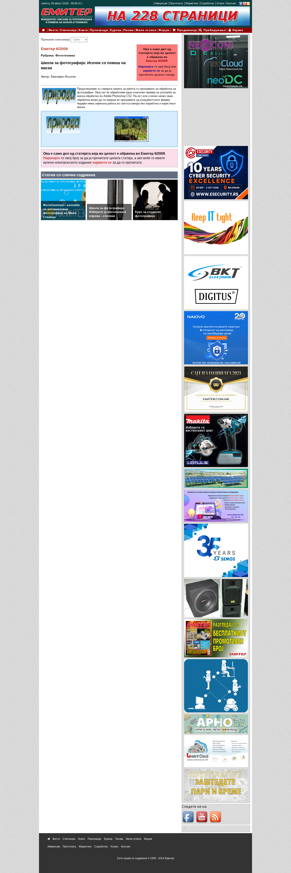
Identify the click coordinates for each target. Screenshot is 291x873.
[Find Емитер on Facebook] (189, 817)
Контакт (231, 3)
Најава (237, 30)
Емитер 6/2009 (54, 49)
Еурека (115, 30)
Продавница (187, 30)
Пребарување (214, 30)
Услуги (220, 3)
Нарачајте (145, 66)
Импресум (161, 3)
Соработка (207, 3)
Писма (128, 30)
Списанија (68, 30)
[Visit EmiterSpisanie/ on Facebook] (240, 3)
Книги (83, 30)
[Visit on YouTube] (244, 3)
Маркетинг (192, 3)
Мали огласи (146, 30)
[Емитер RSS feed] (216, 817)
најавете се (151, 70)
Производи (99, 30)
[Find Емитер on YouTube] (202, 817)
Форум (163, 30)
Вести (53, 30)
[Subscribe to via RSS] (248, 3)
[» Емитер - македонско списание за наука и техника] (66, 14)
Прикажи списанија (56, 39)
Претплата (176, 3)
